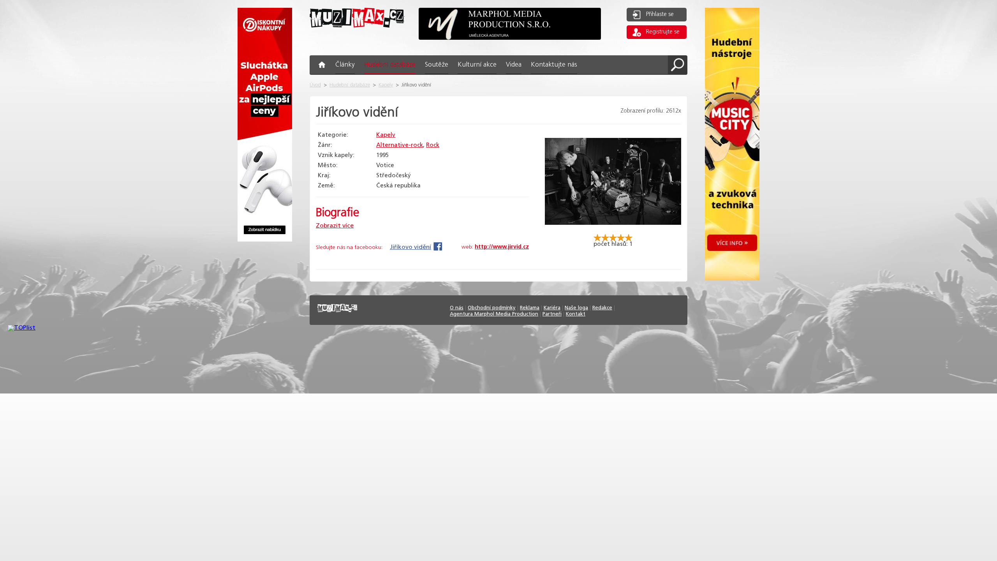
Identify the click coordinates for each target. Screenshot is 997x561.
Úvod (315, 85)
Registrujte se (663, 32)
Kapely (386, 85)
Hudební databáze (349, 85)
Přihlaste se (660, 14)
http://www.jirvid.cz (502, 247)
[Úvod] (357, 34)
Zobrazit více (335, 226)
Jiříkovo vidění (410, 247)
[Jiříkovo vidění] (613, 230)
